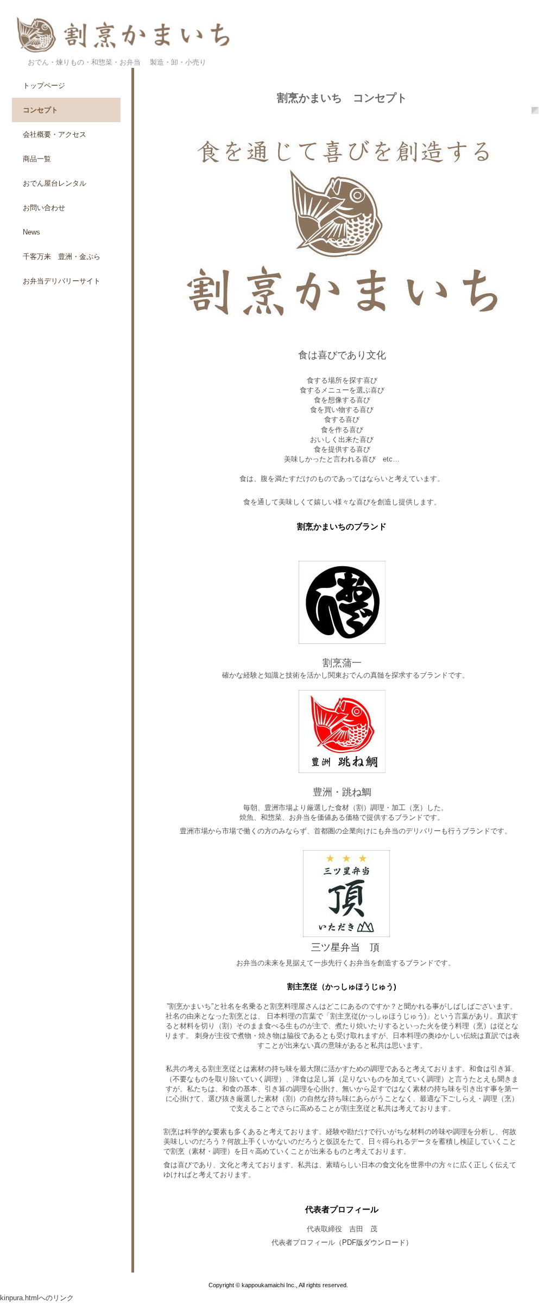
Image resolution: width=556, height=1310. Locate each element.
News (31, 232)
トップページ (44, 85)
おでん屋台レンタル (54, 183)
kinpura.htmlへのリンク (37, 1298)
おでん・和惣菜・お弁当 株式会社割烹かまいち (278, 36)
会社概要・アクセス (54, 134)
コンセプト (40, 110)
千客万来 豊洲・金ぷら (61, 256)
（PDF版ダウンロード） (374, 1242)
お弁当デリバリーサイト (61, 281)
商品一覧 (37, 159)
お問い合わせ (44, 208)
